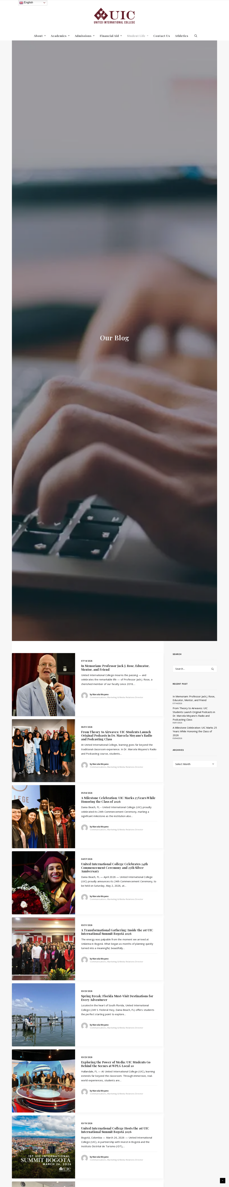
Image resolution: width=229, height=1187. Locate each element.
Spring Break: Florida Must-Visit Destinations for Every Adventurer (117, 998)
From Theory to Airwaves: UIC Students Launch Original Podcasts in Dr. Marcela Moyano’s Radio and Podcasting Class (116, 735)
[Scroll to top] (222, 1180)
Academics (59, 36)
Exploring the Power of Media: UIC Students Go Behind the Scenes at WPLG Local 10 (116, 1064)
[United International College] (114, 16)
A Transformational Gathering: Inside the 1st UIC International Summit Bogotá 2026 (117, 932)
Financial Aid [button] (109, 36)
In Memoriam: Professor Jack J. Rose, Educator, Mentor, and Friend (115, 668)
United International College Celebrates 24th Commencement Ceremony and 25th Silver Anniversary (114, 867)
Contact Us (161, 36)
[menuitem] (40, 35)
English (28, 2)
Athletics (181, 36)
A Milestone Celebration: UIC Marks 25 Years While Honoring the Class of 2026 (118, 800)
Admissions (83, 36)
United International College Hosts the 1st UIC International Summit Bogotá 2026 (115, 1130)
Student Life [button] (136, 36)
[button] (195, 35)
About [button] (38, 36)
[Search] (195, 668)
